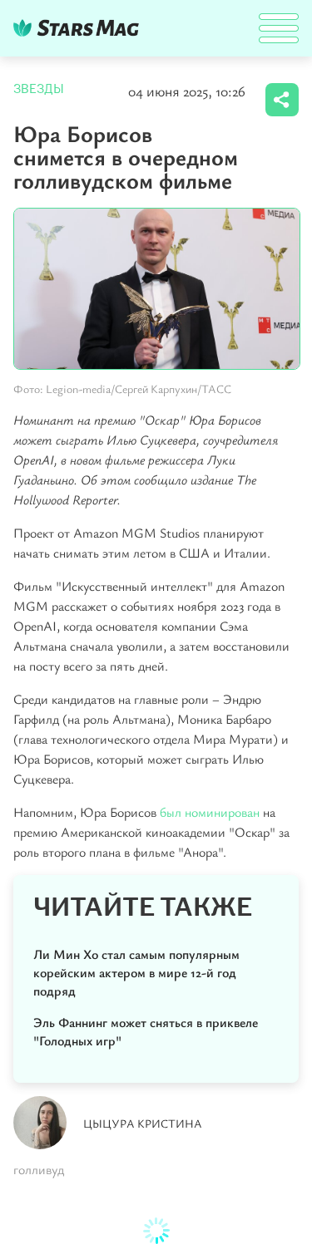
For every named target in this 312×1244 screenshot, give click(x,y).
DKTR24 (79, 28)
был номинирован (210, 812)
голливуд (38, 1169)
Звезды (38, 89)
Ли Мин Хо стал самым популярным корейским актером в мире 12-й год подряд (136, 972)
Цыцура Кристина (142, 1123)
